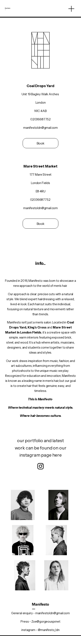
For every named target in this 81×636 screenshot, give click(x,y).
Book (40, 143)
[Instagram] (40, 466)
